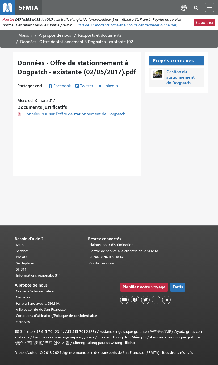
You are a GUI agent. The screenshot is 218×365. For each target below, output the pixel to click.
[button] (183, 7)
